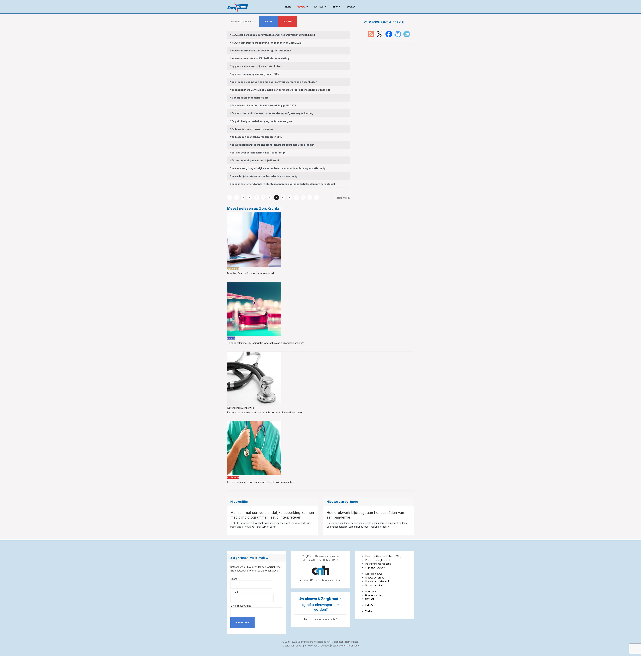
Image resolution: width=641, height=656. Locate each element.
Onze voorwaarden (375, 595)
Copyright (301, 645)
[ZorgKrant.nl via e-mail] (406, 33)
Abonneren (242, 622)
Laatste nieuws (373, 573)
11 (289, 197)
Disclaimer (288, 645)
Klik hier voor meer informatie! (320, 618)
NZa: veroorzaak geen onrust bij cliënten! (254, 160)
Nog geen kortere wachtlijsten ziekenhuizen (256, 66)
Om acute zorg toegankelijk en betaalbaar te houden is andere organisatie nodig (278, 168)
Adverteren (371, 591)
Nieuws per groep (374, 577)
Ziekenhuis (233, 268)
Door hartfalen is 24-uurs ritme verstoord (250, 273)
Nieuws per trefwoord (377, 581)
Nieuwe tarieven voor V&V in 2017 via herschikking (259, 58)
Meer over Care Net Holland (379, 556)
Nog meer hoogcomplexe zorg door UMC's (254, 73)
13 (303, 197)
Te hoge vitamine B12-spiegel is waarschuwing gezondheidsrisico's (265, 343)
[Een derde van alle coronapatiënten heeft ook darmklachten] (254, 447)
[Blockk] (237, 7)
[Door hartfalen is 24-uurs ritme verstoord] (254, 239)
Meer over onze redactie (378, 563)
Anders (231, 338)
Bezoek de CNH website (312, 580)
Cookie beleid (338, 645)
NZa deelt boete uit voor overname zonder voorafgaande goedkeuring (271, 113)
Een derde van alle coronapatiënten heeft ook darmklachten (261, 482)
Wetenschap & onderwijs (240, 407)
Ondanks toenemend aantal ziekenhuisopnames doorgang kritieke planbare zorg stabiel (282, 183)
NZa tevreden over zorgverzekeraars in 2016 (256, 136)
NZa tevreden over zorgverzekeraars (251, 128)
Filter (268, 21)
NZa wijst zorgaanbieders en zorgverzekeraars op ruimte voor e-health (272, 144)
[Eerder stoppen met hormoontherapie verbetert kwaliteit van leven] (254, 378)
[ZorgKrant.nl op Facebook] (388, 33)
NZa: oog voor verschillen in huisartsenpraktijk (257, 152)
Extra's (369, 605)
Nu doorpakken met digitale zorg (249, 97)
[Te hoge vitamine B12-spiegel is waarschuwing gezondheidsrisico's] (254, 308)
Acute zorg (233, 477)
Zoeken (369, 611)
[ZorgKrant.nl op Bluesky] (398, 33)
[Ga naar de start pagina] (229, 197)
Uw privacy (353, 645)
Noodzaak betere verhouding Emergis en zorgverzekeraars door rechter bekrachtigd (280, 89)
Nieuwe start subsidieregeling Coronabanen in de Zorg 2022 (265, 42)
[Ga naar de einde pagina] (316, 197)
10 (283, 197)
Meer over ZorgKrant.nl (377, 559)
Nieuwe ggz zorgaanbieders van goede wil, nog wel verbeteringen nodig (272, 34)
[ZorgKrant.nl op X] (379, 33)
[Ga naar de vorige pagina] (236, 197)
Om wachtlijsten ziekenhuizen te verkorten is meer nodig (263, 176)
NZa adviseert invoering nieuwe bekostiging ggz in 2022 (263, 105)
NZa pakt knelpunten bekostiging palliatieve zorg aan (261, 121)
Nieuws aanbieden (375, 585)
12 (296, 197)
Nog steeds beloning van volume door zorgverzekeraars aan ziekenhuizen (273, 81)
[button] (303, 6)
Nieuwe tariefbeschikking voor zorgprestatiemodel (260, 50)
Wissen (287, 21)
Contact (369, 598)
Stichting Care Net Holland (311, 641)
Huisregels (313, 645)
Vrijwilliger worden (375, 567)
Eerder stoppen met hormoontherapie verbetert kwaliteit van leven (265, 412)
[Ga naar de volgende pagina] (309, 197)
